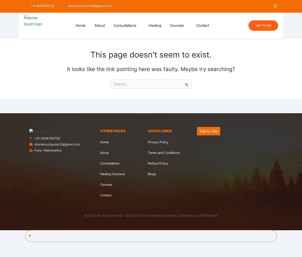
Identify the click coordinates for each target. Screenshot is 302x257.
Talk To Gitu (263, 25)
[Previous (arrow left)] (6, 253)
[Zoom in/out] (6, 246)
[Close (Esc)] (49, 246)
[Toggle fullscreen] (21, 246)
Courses (177, 25)
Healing (155, 25)
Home (80, 25)
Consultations (125, 25)
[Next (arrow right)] (21, 253)
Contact (202, 25)
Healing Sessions (112, 174)
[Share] (35, 246)
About (99, 25)
